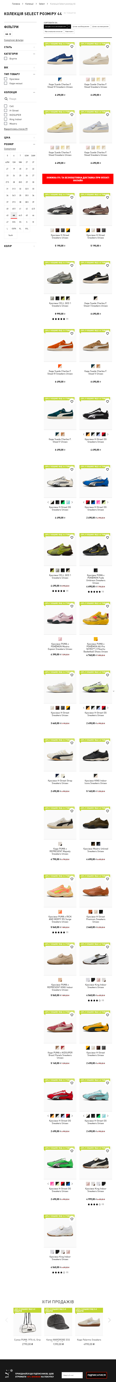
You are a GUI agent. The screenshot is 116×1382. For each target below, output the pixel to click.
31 (7, 189)
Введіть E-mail (68, 1375)
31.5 (13, 189)
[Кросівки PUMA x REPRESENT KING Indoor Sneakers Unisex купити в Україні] (60, 959)
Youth (10, 235)
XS (20, 222)
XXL (26, 229)
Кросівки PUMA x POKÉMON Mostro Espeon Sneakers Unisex (60, 646)
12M (14, 162)
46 (33, 215)
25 (20, 175)
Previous (83, 434)
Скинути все (10, 148)
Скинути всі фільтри (13, 40)
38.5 (26, 202)
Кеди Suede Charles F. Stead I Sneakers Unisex (96, 304)
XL (20, 229)
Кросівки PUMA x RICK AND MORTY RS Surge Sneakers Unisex (60, 919)
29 (27, 182)
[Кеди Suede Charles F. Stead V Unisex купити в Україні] (95, 345)
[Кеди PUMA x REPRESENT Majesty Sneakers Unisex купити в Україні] (60, 823)
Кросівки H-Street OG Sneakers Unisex (96, 440)
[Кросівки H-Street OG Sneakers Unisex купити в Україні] (95, 413)
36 (33, 195)
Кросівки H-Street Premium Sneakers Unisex (95, 919)
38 (20, 202)
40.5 (13, 209)
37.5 (13, 202)
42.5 (33, 209)
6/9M (7, 162)
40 (7, 209)
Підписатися (97, 1375)
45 (27, 215)
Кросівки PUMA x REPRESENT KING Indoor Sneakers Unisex (60, 987)
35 (20, 195)
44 (14, 215)
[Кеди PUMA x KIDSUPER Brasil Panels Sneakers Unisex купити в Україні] (60, 1027)
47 (7, 222)
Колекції (29, 4)
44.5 (20, 215)
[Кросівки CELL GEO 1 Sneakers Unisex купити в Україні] (60, 277)
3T (33, 162)
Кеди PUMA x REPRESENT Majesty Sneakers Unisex (60, 851)
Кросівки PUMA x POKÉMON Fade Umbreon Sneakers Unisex (95, 579)
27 (33, 175)
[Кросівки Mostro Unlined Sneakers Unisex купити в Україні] (95, 823)
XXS (13, 222)
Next (107, 434)
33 (33, 189)
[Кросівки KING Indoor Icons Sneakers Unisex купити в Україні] (95, 755)
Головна (16, 4)
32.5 (26, 189)
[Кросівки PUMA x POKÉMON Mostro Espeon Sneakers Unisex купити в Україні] (60, 618)
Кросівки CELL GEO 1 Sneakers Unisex (60, 304)
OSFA (14, 229)
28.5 (20, 182)
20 (20, 169)
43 (7, 215)
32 (20, 189)
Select (42, 4)
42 (27, 209)
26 (27, 175)
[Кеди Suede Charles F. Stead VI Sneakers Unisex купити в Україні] (60, 58)
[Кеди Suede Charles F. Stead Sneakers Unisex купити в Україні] (95, 58)
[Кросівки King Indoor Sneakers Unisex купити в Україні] (95, 959)
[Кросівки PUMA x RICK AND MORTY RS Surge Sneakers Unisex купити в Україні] (60, 891)
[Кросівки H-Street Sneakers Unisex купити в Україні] (60, 209)
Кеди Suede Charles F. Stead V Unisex (95, 372)
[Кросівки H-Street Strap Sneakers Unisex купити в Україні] (60, 755)
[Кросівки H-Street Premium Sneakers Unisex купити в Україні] (95, 891)
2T (27, 162)
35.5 (26, 195)
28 (14, 182)
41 (20, 209)
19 (14, 169)
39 (33, 202)
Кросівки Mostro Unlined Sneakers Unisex (95, 849)
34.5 (13, 195)
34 (7, 195)
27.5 (7, 182)
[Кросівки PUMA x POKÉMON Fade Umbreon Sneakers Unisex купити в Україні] (95, 549)
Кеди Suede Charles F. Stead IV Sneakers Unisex (60, 372)
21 (27, 169)
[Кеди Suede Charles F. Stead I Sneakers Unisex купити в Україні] (95, 277)
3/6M (33, 156)
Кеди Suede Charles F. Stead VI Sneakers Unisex (60, 85)
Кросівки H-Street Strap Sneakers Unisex (60, 781)
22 (33, 169)
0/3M (27, 156)
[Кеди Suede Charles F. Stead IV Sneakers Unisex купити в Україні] (60, 345)
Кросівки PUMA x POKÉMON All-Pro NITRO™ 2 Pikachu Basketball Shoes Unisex (96, 648)
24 (14, 175)
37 (7, 202)
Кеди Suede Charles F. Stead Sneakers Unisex (95, 85)
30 (33, 182)
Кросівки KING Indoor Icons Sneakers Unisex (96, 781)
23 (7, 175)
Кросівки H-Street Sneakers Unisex (60, 236)
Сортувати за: (51, 23)
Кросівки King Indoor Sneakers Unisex (95, 985)
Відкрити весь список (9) (15, 129)
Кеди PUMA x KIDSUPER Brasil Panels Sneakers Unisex (60, 1055)
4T (7, 169)
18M (20, 162)
